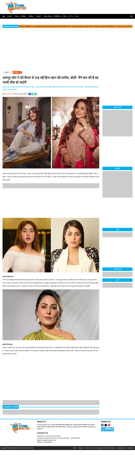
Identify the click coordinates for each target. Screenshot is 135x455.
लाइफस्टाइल (117, 269)
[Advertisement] (83, 6)
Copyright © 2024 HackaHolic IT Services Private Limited (17, 443)
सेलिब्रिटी (57, 16)
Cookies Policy (121, 443)
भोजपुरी (38, 16)
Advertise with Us (110, 443)
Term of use (89, 443)
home (9, 16)
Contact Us (42, 428)
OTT (70, 16)
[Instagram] (109, 420)
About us (81, 443)
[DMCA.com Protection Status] (107, 424)
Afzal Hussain (9, 94)
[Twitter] (105, 420)
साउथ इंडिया (47, 16)
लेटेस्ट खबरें (117, 107)
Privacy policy (99, 443)
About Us (41, 416)
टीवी (64, 16)
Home (6, 72)
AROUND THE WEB (10, 402)
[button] (3, 16)
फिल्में (16, 16)
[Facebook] (102, 420)
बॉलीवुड (23, 16)
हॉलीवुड (31, 16)
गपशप (77, 16)
